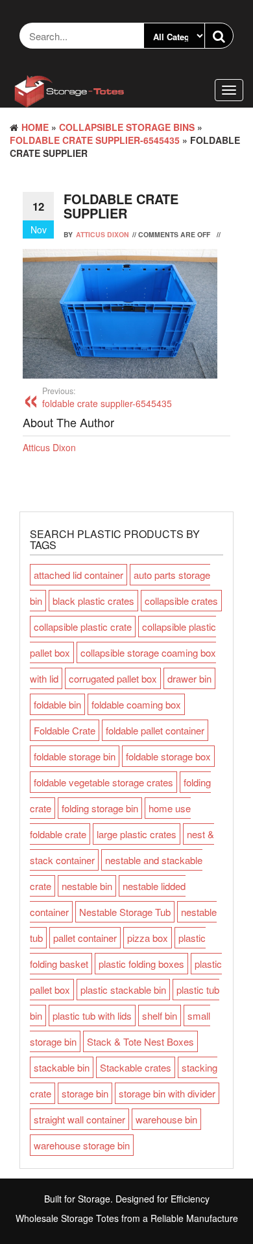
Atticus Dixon (102, 234)
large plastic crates (136, 834)
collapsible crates (181, 600)
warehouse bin (166, 1119)
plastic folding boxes (141, 963)
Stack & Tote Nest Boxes (140, 1041)
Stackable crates (135, 1067)
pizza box (147, 938)
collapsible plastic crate (83, 626)
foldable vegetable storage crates (103, 782)
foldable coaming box (136, 704)
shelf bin (159, 1015)
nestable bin (87, 886)
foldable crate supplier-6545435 (95, 140)
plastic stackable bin (123, 989)
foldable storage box (168, 756)
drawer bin (189, 678)
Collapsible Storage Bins (127, 127)
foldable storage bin (74, 756)
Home (35, 127)
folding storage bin (100, 808)
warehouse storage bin (82, 1145)
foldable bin (57, 704)
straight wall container (79, 1119)
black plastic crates (93, 600)
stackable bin (62, 1067)
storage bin (85, 1093)
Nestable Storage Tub (125, 912)
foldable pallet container (155, 730)
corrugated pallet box (113, 678)
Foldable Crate (64, 730)
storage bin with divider (167, 1093)
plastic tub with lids (92, 1015)
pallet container (85, 938)
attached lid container (78, 574)
